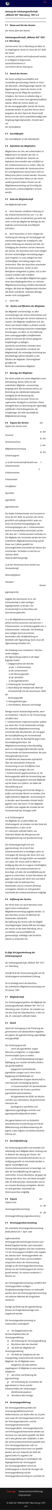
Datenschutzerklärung (31, 1491)
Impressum (24, 1494)
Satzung (11, 1491)
